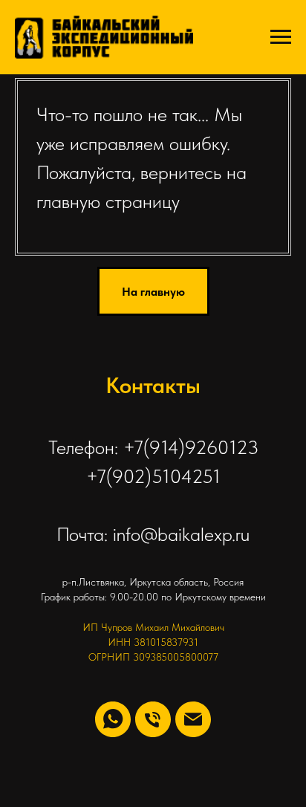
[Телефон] (153, 719)
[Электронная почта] (193, 719)
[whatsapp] (113, 719)
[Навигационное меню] (280, 37)
